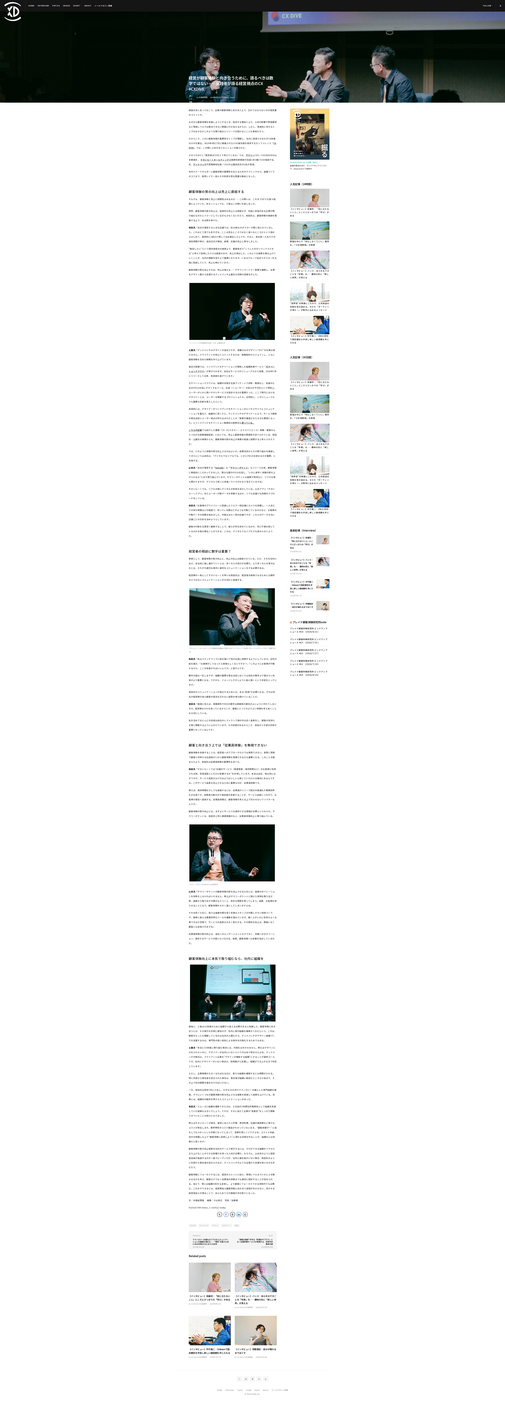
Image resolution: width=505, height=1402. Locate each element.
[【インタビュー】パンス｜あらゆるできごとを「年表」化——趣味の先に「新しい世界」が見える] (256, 1277)
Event (76, 6)
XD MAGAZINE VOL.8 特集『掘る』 (304, 162)
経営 (237, 1225)
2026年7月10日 (261, 1357)
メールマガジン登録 (103, 6)
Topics (56, 6)
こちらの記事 (195, 430)
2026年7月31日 (261, 1307)
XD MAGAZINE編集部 (199, 1304)
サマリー (250, 155)
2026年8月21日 (215, 1304)
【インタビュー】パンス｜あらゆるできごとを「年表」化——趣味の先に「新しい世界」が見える (255, 1299)
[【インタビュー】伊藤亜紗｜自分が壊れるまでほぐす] (256, 1330)
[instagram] (252, 1379)
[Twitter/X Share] (219, 1214)
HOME (31, 6)
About (87, 6)
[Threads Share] (232, 1214)
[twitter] (246, 1379)
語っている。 (248, 422)
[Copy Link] (245, 1214)
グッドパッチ (199, 164)
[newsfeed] (259, 1379)
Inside (66, 6)
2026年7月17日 (215, 1357)
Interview (43, 6)
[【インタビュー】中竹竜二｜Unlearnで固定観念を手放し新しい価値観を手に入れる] (210, 1330)
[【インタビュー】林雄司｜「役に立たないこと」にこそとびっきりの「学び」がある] (210, 1277)
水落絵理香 (203, 97)
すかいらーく (227, 1225)
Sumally (219, 467)
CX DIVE (193, 1225)
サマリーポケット (239, 467)
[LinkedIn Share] (238, 1214)
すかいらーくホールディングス (215, 159)
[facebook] (239, 1379)
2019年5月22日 (216, 97)
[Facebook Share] (226, 1214)
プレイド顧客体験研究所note (309, 622)
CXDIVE (226, 97)
